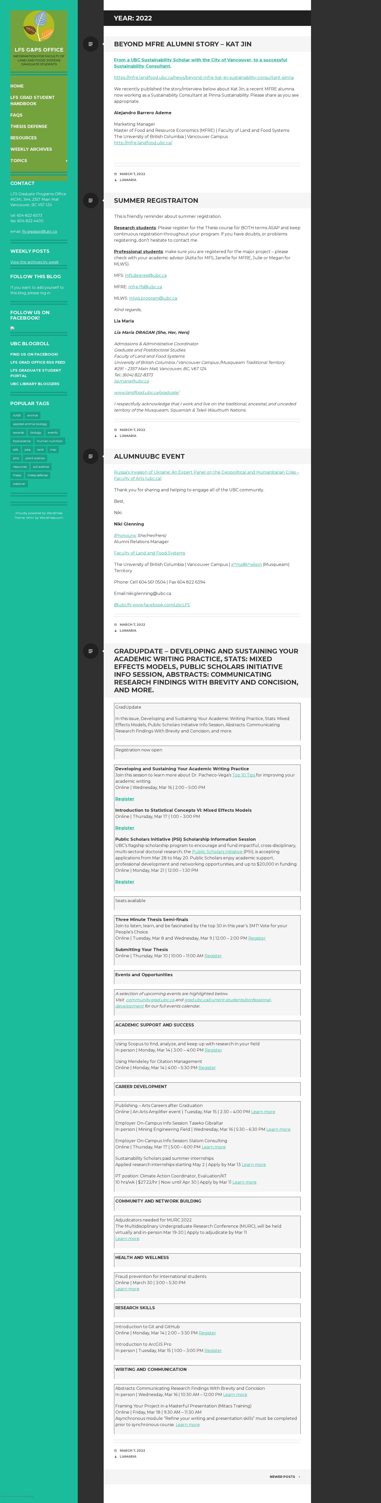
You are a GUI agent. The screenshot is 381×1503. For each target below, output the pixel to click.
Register (124, 798)
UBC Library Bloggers (35, 384)
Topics (18, 160)
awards (18, 432)
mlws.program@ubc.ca (153, 298)
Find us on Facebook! (34, 354)
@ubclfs (122, 604)
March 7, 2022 (132, 174)
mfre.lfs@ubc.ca (145, 286)
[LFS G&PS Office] (38, 25)
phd (16, 458)
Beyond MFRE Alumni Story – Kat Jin (183, 44)
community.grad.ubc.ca (150, 999)
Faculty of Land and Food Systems (149, 553)
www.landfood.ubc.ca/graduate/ (146, 392)
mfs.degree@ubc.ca (146, 275)
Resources (23, 137)
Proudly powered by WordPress (39, 513)
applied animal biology (30, 424)
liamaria (128, 180)
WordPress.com (51, 518)
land (40, 449)
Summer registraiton (156, 200)
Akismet (38, 1496)
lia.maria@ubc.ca (131, 381)
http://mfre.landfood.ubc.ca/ (143, 142)
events (53, 432)
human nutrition (50, 441)
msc (53, 449)
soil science (41, 467)
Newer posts (282, 1477)
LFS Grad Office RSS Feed (37, 362)
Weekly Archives (31, 149)
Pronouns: (125, 535)
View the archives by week (34, 262)
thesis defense (38, 475)
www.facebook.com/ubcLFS (161, 604)
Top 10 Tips (244, 775)
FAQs (16, 115)
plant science (35, 458)
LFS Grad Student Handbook (32, 100)
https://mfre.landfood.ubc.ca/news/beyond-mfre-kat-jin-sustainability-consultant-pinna (204, 77)
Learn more (263, 1111)
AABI (17, 415)
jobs (28, 449)
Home (17, 86)
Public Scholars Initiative (218, 851)
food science (22, 441)
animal (32, 415)
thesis (17, 475)
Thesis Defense (28, 126)
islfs (15, 449)
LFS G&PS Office (39, 50)
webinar (19, 484)
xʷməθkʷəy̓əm (246, 564)
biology (35, 432)
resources (20, 467)
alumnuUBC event (149, 456)
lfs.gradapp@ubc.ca (39, 231)
